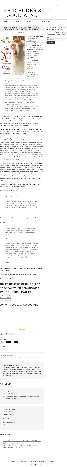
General (35, 55)
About (5, 21)
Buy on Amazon (31, 64)
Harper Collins (39, 49)
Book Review (17, 357)
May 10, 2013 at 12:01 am (10, 443)
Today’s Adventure (5, 300)
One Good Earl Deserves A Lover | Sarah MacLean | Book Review (22, 441)
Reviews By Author (44, 21)
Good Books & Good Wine (21, 13)
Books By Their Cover (6, 296)
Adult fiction (10, 357)
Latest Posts (11, 334)
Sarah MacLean (31, 41)
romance (27, 357)
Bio (3, 334)
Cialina (5, 391)
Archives (30, 21)
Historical (29, 55)
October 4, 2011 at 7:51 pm (10, 411)
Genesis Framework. (50, 461)
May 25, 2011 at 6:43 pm (10, 393)
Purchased (35, 62)
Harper (22, 357)
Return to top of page (33, 464)
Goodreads (29, 66)
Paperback (35, 60)
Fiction (34, 53)
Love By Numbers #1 (37, 43)
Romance (39, 53)
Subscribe (50, 42)
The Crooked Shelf (5, 298)
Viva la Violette (34, 461)
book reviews (10, 355)
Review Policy (17, 21)
